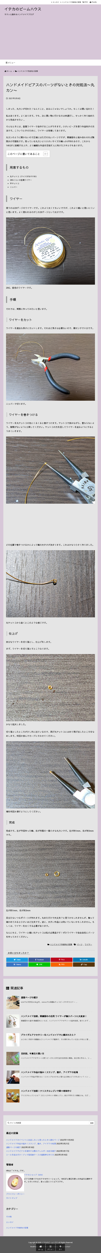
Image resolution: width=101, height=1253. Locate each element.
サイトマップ (11, 1198)
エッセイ (56, 2)
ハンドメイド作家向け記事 (71, 2)
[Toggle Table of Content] (44, 154)
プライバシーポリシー (15, 1194)
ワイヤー (88, 944)
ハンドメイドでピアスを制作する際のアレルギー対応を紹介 (31, 1151)
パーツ (79, 944)
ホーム (9, 71)
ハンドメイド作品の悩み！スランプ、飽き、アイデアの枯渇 (49, 1072)
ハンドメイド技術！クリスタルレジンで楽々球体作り (46, 1090)
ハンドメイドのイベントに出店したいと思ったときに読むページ (33, 1140)
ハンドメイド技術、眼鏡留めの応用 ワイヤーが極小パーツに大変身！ (54, 1016)
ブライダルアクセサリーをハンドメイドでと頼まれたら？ (48, 1034)
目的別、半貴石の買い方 (32, 1053)
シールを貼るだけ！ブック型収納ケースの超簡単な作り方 (30, 1154)
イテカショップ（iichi (33, 1174)
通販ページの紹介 (29, 997)
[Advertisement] (50, 39)
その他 (9, 1216)
